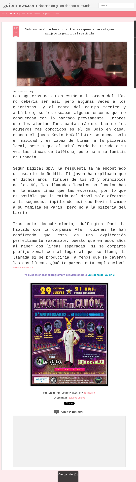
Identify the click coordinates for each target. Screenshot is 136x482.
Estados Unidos (76, 397)
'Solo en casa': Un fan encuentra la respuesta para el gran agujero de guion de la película (69, 31)
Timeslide (55, 14)
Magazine (21, 14)
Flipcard (12, 14)
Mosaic (29, 14)
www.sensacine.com (23, 267)
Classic (4, 14)
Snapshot (46, 14)
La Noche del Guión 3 (101, 275)
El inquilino (90, 392)
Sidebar (37, 14)
